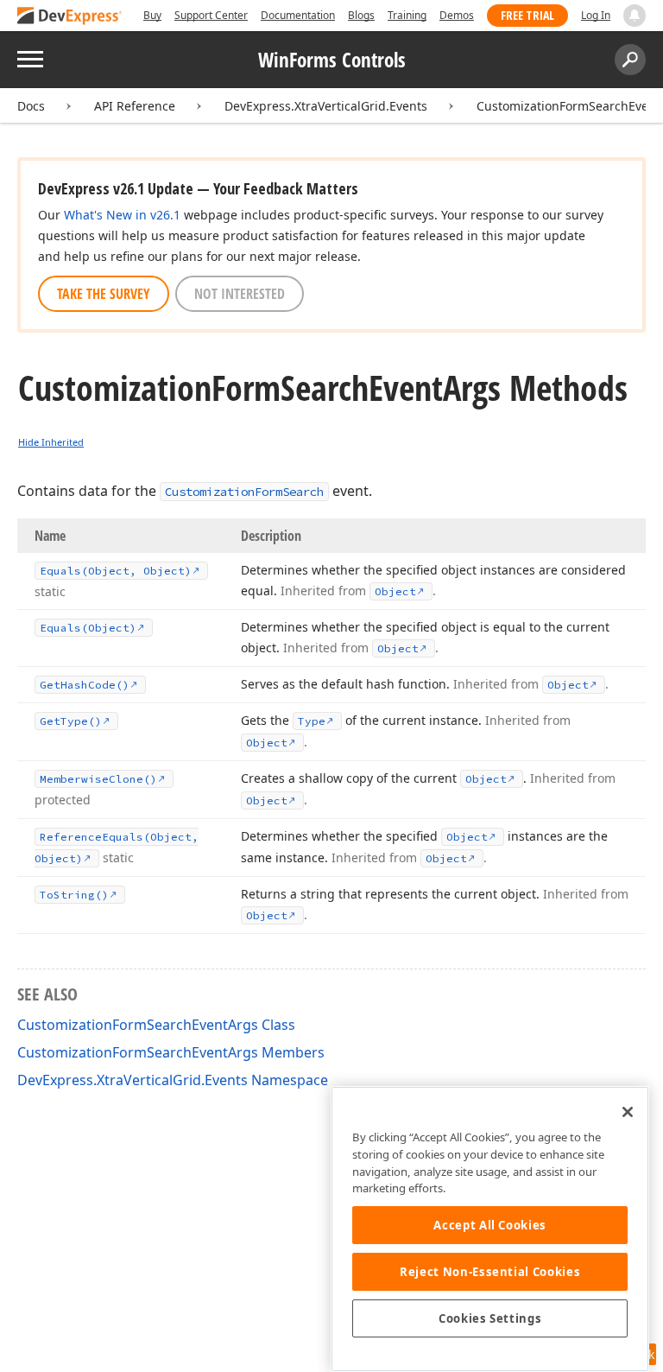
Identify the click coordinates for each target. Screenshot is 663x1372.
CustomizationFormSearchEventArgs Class (156, 1024)
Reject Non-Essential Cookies (490, 1272)
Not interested (239, 293)
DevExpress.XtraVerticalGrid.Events (325, 106)
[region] (490, 1229)
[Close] (628, 1112)
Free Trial (527, 15)
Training (407, 15)
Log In (595, 15)
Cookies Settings (490, 1318)
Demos (456, 15)
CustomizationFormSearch (244, 491)
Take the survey (103, 293)
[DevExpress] (70, 16)
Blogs (361, 15)
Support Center (211, 15)
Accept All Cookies (489, 1225)
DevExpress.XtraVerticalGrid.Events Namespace (172, 1079)
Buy (152, 15)
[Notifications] (634, 15)
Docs (31, 106)
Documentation (298, 15)
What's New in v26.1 (122, 214)
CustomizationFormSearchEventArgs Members (171, 1052)
